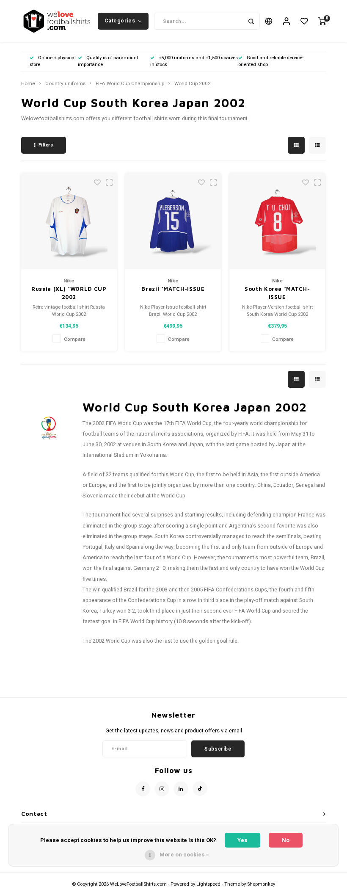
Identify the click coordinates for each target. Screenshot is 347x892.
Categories (120, 21)
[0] (322, 21)
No (285, 840)
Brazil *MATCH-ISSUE (172, 288)
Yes (242, 840)
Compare (74, 339)
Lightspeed (208, 884)
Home (28, 83)
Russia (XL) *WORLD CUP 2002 (68, 293)
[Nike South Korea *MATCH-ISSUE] (277, 221)
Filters (46, 145)
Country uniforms (65, 83)
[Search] (251, 21)
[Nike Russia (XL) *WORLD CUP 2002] (69, 221)
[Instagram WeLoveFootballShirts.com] (161, 789)
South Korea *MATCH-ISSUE (277, 293)
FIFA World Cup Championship (130, 83)
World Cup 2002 (192, 83)
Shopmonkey (261, 884)
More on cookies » (184, 855)
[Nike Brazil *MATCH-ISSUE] (173, 221)
